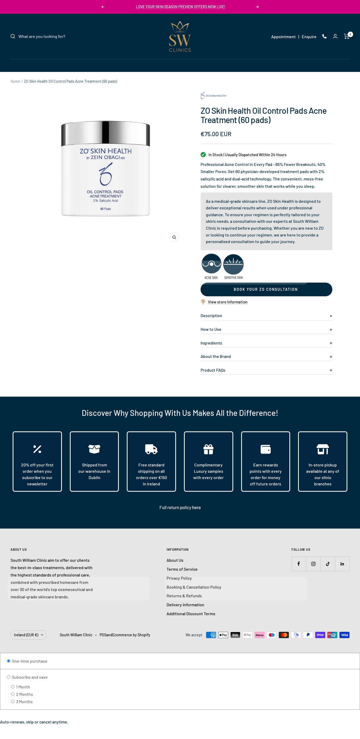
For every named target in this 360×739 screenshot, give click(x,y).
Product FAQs (213, 369)
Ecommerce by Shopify (131, 635)
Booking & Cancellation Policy (194, 586)
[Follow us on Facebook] (298, 563)
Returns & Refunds (184, 595)
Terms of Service (182, 569)
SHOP (231, 65)
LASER (148, 65)
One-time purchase (29, 660)
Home (15, 81)
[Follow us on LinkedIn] (342, 563)
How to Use (211, 329)
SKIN (128, 65)
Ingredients (211, 342)
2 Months (24, 694)
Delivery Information (185, 604)
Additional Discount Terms (191, 613)
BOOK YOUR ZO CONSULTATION (266, 289)
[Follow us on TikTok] (327, 563)
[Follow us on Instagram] (313, 563)
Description (211, 315)
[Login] (335, 36)
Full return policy (175, 507)
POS (103, 635)
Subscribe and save (29, 676)
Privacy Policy (179, 577)
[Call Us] (324, 36)
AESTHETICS (175, 65)
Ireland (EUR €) (26, 635)
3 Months (24, 701)
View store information (227, 301)
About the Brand (216, 356)
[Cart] (346, 36)
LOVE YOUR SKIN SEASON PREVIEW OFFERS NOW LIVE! (180, 6)
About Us (175, 560)
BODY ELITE (206, 65)
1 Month (22, 686)
